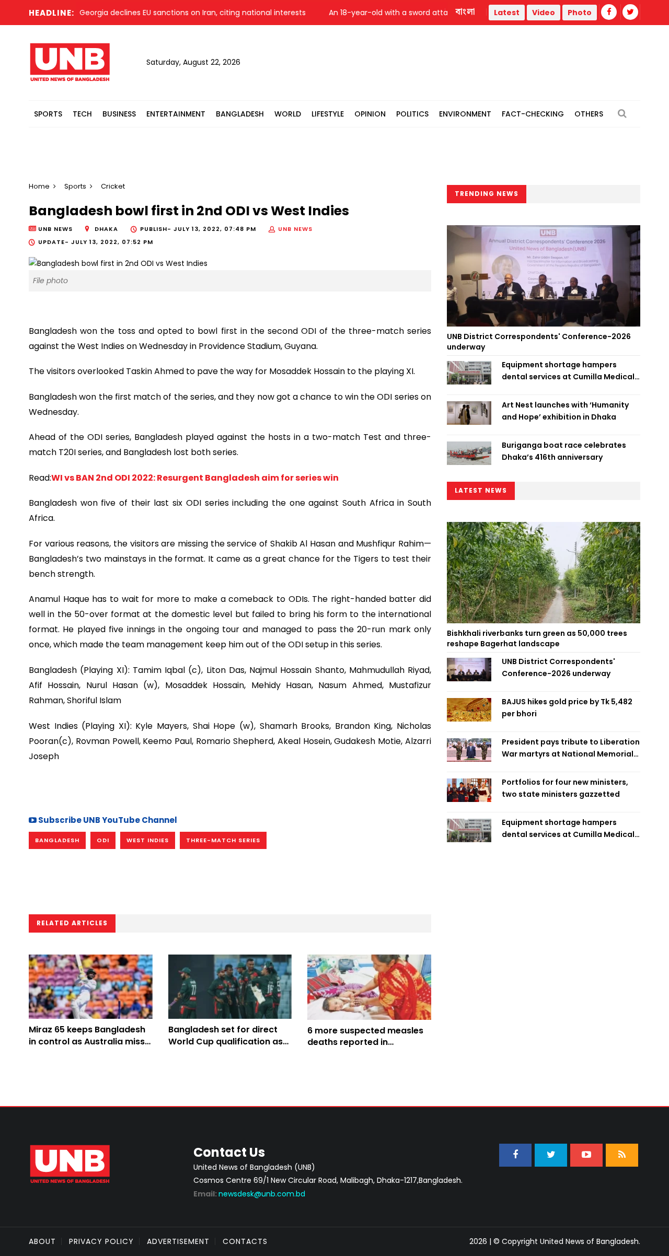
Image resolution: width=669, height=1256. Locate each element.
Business (119, 114)
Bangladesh (240, 114)
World (287, 114)
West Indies (147, 840)
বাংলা (466, 12)
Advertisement (178, 1241)
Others (588, 114)
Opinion (370, 114)
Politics (412, 114)
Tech (82, 114)
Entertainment (175, 114)
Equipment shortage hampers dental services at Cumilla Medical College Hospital (568, 370)
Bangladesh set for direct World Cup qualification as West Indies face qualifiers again (225, 1047)
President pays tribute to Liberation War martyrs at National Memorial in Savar (571, 748)
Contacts (245, 1241)
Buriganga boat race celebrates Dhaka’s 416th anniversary (564, 451)
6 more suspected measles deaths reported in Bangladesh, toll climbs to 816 (365, 1048)
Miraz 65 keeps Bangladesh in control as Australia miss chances (87, 1041)
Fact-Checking (533, 114)
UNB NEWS (295, 229)
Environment (465, 114)
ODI (103, 840)
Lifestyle (328, 114)
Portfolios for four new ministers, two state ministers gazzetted (565, 788)
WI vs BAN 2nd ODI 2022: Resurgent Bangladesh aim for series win (195, 478)
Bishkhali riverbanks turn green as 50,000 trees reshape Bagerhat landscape (537, 638)
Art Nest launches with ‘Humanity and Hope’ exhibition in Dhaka (565, 411)
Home (39, 186)
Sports (48, 114)
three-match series (223, 840)
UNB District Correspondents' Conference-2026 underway (539, 341)
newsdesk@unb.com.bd (249, 1194)
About (42, 1241)
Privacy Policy (101, 1241)
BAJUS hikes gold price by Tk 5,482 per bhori (567, 707)
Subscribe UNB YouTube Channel (107, 820)
